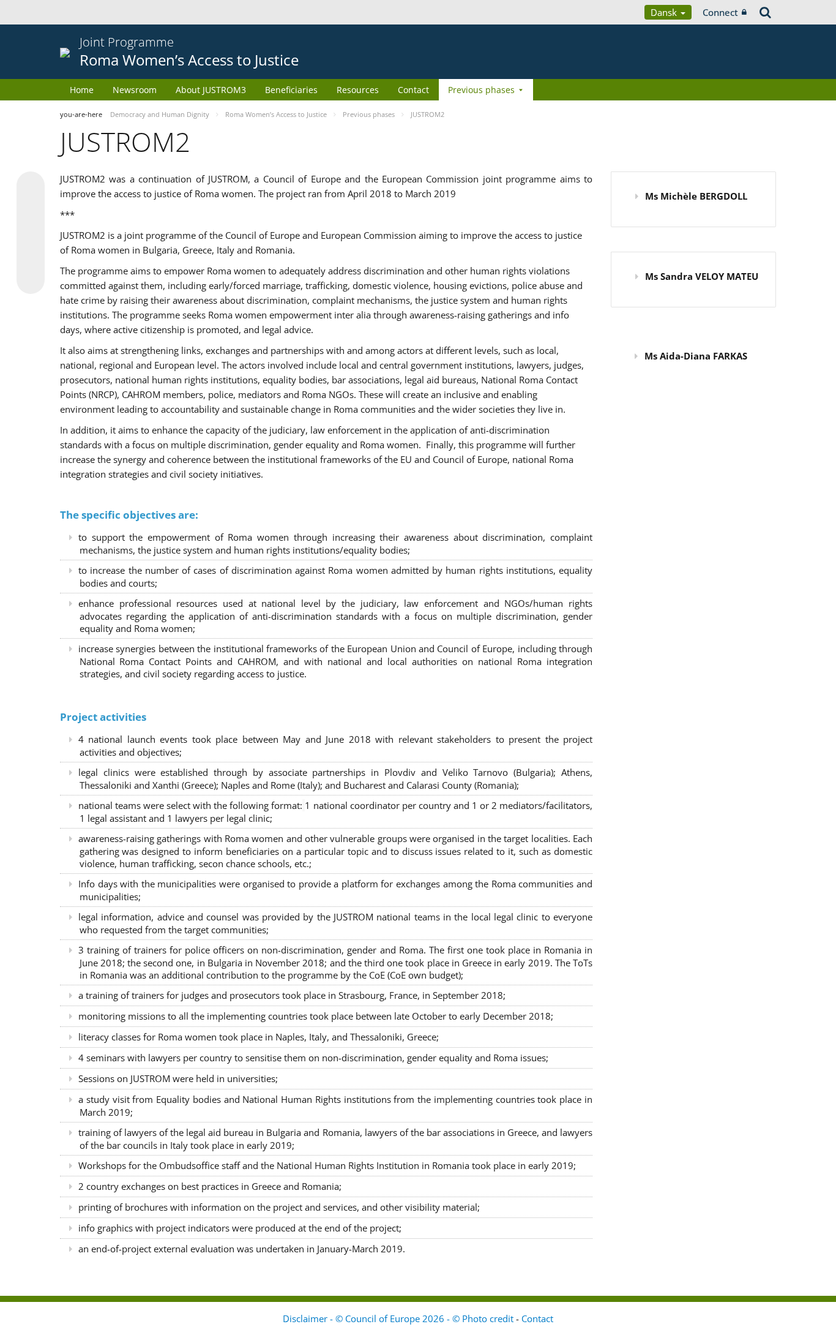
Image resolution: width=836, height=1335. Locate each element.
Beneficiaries (291, 90)
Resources (358, 90)
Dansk (665, 12)
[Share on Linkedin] (30, 256)
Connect (720, 12)
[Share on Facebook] (30, 233)
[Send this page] (30, 280)
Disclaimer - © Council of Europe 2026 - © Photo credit (399, 1318)
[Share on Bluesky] (30, 187)
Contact (413, 90)
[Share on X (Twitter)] (30, 210)
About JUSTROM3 (211, 90)
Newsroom (135, 90)
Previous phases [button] (481, 90)
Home (82, 90)
